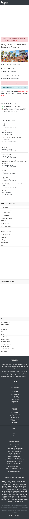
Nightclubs (3, 327)
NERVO (23, 492)
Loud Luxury (9, 491)
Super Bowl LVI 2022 (14, 470)
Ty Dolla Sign (9, 501)
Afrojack (18, 481)
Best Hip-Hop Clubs (6, 344)
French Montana (6, 487)
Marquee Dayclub (14, 75)
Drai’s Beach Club (5, 212)
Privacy (14, 435)
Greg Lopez (15, 78)
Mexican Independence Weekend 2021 (14, 465)
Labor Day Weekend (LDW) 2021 (14, 461)
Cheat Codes (11, 484)
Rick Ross (17, 496)
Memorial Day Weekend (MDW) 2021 (14, 463)
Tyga (14, 501)
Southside (24, 497)
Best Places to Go (5, 336)
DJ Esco (10, 486)
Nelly (19, 492)
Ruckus (22, 496)
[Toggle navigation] (26, 2)
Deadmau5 (22, 484)
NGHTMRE (5, 494)
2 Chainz (4, 481)
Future (12, 487)
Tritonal (26, 499)
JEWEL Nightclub (5, 221)
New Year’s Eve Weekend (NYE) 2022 (14, 468)
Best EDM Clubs (5, 346)
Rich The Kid (11, 496)
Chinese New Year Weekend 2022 (14, 448)
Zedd (21, 501)
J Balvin (12, 489)
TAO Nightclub (4, 240)
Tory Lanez (14, 499)
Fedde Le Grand (22, 486)
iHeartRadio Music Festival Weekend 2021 (14, 459)
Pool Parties (4, 329)
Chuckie (17, 484)
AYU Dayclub (4, 207)
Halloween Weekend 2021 (14, 458)
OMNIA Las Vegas (5, 234)
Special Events (4, 334)
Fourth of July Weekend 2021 (14, 456)
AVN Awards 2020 (14, 444)
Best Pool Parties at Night (7, 349)
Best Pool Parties (5, 341)
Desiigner (4, 486)
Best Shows (4, 351)
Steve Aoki (3, 499)
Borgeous (17, 482)
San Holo (7, 497)
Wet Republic (4, 242)
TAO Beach (3, 237)
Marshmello (16, 491)
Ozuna (17, 494)
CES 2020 (14, 446)
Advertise (14, 432)
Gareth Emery (23, 487)
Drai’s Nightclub (5, 215)
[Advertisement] (14, 20)
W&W (18, 501)
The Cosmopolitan (12, 71)
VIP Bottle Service (5, 322)
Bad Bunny (23, 481)
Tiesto (9, 499)
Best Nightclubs (5, 339)
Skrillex (12, 497)
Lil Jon (3, 491)
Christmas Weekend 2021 (14, 449)
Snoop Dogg (18, 497)
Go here (3, 95)
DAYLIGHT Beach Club (7, 210)
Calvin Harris (23, 482)
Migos (10, 492)
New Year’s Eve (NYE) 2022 (14, 466)
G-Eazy (17, 487)
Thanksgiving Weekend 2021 (14, 471)
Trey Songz (20, 499)
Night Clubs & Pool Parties (8, 203)
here (17, 40)
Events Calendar (5, 324)
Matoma (6, 492)
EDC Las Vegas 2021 (14, 454)
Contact (14, 433)
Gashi (3, 489)
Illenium (7, 489)
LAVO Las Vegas (5, 223)
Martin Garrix (23, 491)
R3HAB (22, 494)
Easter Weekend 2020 (14, 453)
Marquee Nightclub (6, 231)
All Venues (3, 332)
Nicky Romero (12, 494)
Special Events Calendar (7, 281)
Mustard (15, 492)
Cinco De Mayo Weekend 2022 (14, 451)
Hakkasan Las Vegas (6, 218)
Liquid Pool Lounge (6, 226)
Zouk (2, 245)
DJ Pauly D (15, 486)
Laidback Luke (23, 489)
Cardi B (5, 484)
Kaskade (17, 489)
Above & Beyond (11, 481)
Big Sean (12, 482)
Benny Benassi (5, 482)
